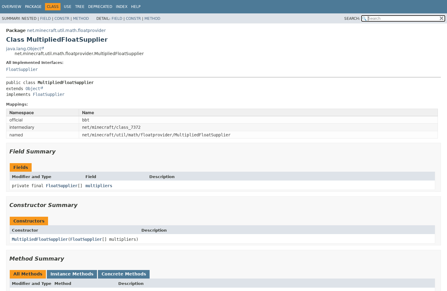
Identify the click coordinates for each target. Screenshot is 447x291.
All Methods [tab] (27, 274)
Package (33, 7)
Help (135, 7)
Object (33, 88)
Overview (11, 7)
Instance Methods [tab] (71, 274)
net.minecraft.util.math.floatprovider (66, 30)
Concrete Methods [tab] (124, 274)
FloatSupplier (22, 69)
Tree (80, 7)
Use (67, 7)
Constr (61, 18)
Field (45, 18)
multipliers (98, 185)
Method (81, 18)
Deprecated (100, 7)
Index (121, 7)
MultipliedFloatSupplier (40, 239)
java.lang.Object (23, 48)
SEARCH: (352, 18)
